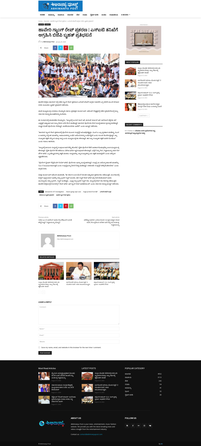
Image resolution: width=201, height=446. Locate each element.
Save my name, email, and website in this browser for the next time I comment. (71, 347)
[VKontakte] (150, 425)
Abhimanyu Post (48, 42)
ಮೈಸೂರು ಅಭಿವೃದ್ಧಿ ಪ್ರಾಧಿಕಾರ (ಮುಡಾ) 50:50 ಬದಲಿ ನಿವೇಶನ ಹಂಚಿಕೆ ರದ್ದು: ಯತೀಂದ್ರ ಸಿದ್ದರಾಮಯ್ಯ (63, 375)
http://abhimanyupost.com (65, 239)
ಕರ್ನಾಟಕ (46, 21)
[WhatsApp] (71, 47)
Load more (143, 116)
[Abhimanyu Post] (39, 42)
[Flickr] (138, 425)
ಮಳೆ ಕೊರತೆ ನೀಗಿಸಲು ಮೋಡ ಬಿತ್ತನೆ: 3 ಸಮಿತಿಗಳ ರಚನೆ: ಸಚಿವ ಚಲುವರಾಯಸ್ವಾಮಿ (149, 82)
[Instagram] (144, 425)
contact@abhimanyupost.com (91, 434)
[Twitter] (60, 47)
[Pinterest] (66, 47)
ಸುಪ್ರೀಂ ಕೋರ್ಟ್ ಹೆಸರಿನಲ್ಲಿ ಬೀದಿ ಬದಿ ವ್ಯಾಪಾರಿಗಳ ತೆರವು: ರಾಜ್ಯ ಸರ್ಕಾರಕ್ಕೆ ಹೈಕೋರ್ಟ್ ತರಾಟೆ (48, 284)
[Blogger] (127, 425)
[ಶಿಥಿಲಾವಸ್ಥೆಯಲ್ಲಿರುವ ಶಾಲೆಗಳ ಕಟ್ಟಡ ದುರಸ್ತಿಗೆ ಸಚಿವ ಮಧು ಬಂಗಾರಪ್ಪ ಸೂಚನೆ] (130, 107)
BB (162, 444)
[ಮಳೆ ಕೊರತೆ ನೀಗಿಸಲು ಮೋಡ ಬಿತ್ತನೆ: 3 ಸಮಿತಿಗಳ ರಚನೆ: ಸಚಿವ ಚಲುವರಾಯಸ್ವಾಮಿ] (79, 271)
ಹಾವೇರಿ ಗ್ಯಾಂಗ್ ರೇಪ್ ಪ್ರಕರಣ (63, 195)
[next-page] (43, 292)
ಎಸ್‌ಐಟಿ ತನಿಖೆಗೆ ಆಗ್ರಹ (105, 192)
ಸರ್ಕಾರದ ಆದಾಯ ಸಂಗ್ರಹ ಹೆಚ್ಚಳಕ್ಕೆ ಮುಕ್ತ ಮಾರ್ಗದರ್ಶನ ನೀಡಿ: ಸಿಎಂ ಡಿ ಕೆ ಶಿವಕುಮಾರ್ (63, 387)
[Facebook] (55, 47)
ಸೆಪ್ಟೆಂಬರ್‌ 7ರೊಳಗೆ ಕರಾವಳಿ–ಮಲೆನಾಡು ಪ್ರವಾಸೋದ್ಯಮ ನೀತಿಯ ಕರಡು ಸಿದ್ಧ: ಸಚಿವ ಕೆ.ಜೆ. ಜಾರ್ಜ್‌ (64, 399)
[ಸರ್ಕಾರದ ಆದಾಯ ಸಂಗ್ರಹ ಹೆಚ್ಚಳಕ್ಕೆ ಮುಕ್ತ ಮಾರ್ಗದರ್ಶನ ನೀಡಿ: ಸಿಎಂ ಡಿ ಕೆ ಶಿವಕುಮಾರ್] (44, 388)
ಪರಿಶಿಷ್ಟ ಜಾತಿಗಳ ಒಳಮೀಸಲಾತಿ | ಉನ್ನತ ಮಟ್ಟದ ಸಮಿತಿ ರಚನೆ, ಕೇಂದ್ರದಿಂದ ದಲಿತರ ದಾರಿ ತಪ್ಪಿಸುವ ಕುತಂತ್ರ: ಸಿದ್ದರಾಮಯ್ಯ (101, 222)
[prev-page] (39, 292)
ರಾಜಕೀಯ (47, 24)
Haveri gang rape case (73, 192)
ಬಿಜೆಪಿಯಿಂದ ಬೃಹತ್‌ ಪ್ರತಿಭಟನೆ (46, 195)
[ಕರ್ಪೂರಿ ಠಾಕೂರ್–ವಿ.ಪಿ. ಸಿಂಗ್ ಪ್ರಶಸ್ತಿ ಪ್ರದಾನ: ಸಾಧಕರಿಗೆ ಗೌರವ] (106, 271)
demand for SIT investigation (54, 192)
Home (40, 21)
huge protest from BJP (90, 192)
